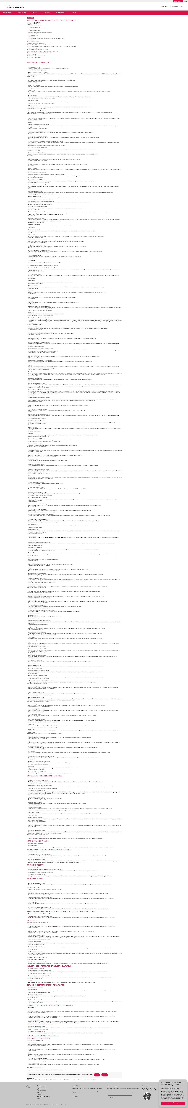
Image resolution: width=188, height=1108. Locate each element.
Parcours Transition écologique (35, 485)
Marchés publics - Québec (34, 375)
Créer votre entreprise (40, 1079)
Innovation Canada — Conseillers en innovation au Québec (41, 315)
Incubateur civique (32, 293)
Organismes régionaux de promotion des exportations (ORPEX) (42, 456)
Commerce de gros (33, 35)
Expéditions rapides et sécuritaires (35, 237)
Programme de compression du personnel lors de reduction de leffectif (43, 570)
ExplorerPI (30, 232)
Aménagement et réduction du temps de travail (38, 87)
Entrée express (31, 227)
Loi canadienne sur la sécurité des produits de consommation (41, 352)
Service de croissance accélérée (35, 668)
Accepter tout (167, 1103)
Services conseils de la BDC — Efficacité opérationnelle (40, 695)
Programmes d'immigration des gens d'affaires (38, 624)
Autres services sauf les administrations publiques (40, 32)
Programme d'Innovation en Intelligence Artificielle (39, 565)
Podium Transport (32, 1050)
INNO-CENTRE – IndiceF (33, 288)
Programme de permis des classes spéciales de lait (39, 799)
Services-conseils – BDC (33, 716)
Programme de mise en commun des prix (37, 794)
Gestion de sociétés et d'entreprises (37, 43)
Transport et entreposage (34, 57)
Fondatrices (31, 258)
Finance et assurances (34, 41)
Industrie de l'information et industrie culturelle (40, 44)
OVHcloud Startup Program (34, 431)
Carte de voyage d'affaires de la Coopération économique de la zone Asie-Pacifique (46, 145)
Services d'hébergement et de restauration (38, 49)
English (185, 1)
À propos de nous (42, 1090)
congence (60, 12)
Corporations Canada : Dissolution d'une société (38, 182)
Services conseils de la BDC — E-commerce (37, 689)
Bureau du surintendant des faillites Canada (38, 128)
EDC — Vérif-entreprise (33, 215)
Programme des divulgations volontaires (37, 587)
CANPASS (30, 133)
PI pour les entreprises (33, 466)
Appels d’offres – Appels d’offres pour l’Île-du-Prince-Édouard (41, 98)
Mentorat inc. (31, 395)
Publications (21, 12)
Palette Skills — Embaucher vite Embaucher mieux (39, 473)
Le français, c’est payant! (33, 339)
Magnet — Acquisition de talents (35, 362)
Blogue (73, 12)
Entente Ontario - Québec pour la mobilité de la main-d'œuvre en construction (45, 889)
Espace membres (178, 1)
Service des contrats (32, 673)
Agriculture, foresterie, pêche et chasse (38, 29)
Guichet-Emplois (32, 278)
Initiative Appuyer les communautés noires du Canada (40, 310)
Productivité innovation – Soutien (35, 527)
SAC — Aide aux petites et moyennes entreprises (38, 646)
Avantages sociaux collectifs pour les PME (37, 108)
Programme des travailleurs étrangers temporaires (39, 597)
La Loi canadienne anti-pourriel (35, 329)
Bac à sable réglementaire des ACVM (36, 959)
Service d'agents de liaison (34, 663)
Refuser (179, 1103)
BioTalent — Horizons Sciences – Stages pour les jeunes (40, 113)
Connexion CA (31, 165)
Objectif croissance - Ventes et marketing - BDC (38, 436)
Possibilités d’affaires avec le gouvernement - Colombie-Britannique (43, 522)
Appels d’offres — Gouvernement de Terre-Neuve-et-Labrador (41, 103)
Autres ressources (33, 59)
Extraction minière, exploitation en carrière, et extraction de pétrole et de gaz (46, 38)
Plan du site (63, 1104)
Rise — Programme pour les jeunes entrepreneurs (38, 640)
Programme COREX (32, 540)
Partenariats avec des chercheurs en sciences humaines (40, 495)
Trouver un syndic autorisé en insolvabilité (37, 753)
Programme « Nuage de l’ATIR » (35, 978)
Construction (32, 37)
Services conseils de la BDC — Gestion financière (38, 701)
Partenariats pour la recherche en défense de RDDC (39, 783)
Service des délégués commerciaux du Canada (38, 678)
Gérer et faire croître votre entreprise (55, 1079)
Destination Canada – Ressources (35, 843)
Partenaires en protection (34, 490)
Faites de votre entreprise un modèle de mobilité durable (40, 247)
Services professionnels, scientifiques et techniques (40, 52)
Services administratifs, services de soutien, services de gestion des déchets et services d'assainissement (52, 46)
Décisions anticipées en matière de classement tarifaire (40, 204)
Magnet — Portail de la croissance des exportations (39, 369)
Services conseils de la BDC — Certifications (37, 683)
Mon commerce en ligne (33, 867)
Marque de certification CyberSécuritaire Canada (39, 387)
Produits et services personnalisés (35, 533)
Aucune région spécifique (95, 1079)
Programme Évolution (33, 815)
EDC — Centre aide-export (34, 209)
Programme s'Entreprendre (34, 613)
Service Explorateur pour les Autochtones (37, 821)
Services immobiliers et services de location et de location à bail (43, 51)
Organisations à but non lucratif (35, 451)
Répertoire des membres (178, 6)
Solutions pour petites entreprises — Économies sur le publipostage (42, 727)
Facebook (143, 1089)
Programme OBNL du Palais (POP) (35, 545)
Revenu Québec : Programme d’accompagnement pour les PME (42, 634)
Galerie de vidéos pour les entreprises (36, 271)
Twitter (147, 1089)
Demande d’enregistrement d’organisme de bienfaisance (40, 194)
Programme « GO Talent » (34, 618)
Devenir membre (164, 6)
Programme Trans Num (33, 555)
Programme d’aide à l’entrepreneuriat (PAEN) (38, 602)
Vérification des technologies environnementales (39, 764)
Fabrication (31, 40)
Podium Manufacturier (33, 927)
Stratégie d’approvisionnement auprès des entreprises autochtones (43, 743)
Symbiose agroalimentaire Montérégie (36, 748)
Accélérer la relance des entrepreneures (37, 70)
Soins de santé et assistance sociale (37, 56)
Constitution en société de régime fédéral (37, 172)
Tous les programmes (83, 1079)
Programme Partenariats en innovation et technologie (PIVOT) (41, 550)
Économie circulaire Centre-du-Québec (36, 769)
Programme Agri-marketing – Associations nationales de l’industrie (42, 788)
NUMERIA (30, 411)
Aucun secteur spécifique (34, 26)
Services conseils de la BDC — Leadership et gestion (39, 706)
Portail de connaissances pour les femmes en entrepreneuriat (41, 511)
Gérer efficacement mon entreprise (36, 283)
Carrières (39, 1092)
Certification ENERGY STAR (34, 150)
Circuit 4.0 (30, 155)
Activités (47, 12)
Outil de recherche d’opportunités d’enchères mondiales (40, 461)
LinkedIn (151, 1089)
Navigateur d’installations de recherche (37, 418)
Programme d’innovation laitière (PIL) (36, 804)
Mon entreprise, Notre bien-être (35, 401)
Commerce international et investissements (37, 160)
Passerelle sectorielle (33, 501)
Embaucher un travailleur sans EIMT (36, 222)
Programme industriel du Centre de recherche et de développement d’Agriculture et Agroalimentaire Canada (52, 810)
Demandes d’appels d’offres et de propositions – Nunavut (40, 199)
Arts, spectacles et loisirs (34, 30)
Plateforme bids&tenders (33, 506)
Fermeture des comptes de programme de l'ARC (38, 252)
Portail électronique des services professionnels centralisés (41, 517)
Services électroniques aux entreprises (36, 711)
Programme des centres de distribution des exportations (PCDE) (42, 582)
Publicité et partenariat (43, 1096)
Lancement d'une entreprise (34, 334)
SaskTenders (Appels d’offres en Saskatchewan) (38, 658)
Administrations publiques (35, 27)
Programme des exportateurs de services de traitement (40, 592)
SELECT (30, 905)
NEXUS (29, 406)
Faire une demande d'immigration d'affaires (37, 242)
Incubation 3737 (31, 298)
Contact (39, 1094)
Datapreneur (31, 188)
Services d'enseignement (34, 48)
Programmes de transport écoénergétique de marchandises (41, 1060)
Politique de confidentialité (54, 1104)
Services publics (32, 54)
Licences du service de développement (36, 346)
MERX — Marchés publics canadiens (36, 357)
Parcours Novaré (32, 479)
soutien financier (48, 1070)
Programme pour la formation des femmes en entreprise (40, 899)
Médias (39, 1098)
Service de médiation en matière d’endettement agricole (40, 828)
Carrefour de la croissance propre (35, 138)
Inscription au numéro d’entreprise (35, 324)
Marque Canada (32, 380)
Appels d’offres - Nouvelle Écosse (35, 93)
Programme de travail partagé (35, 575)
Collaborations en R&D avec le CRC (36, 852)
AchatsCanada (31, 76)
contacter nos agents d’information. (62, 1074)
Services (34, 12)
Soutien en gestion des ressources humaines (37, 738)
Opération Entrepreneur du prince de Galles (37, 446)
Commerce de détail (33, 33)
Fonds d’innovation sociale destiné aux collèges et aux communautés (43, 265)
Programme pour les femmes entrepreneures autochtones (41, 607)
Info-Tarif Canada (32, 303)
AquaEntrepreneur (32, 1007)
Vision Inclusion (31, 759)
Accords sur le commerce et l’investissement (38, 64)
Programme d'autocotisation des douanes (37, 1055)
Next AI (30, 424)
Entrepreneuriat (31, 1079)
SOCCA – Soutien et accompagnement (36, 652)
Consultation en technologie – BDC (35, 177)
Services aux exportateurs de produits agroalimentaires (40, 872)
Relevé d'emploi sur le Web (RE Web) (36, 629)
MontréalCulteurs (32, 778)
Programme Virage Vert (33, 560)
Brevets (30, 122)
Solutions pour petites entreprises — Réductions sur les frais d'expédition (44, 722)
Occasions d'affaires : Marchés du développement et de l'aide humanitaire (44, 441)
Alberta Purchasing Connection (35, 82)
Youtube (155, 1089)
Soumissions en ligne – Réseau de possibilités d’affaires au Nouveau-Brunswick (45, 733)
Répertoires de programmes (71, 1079)
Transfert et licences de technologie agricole (38, 834)
